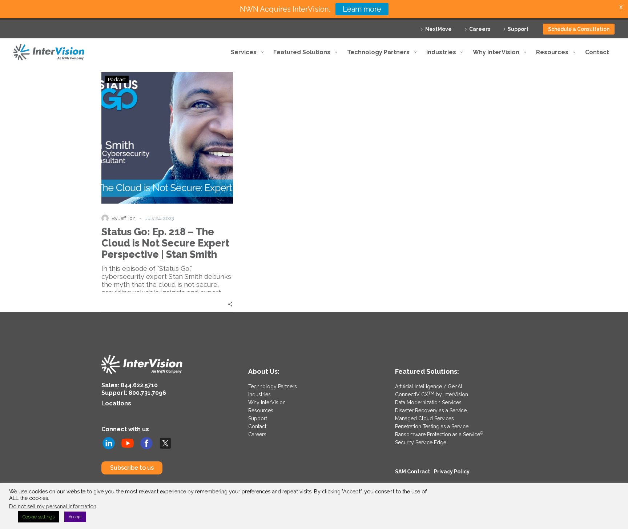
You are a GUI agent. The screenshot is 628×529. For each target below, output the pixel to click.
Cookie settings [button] (39, 517)
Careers (479, 29)
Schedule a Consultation (578, 29)
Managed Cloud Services (424, 418)
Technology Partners (272, 386)
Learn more (362, 9)
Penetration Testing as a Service (431, 426)
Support (518, 29)
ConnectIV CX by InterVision (431, 394)
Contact (257, 426)
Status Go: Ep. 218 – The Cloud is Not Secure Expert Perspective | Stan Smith (165, 243)
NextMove (438, 29)
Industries (259, 394)
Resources (260, 410)
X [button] (621, 7)
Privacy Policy (452, 471)
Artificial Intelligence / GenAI (428, 386)
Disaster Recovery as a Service (431, 410)
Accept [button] (75, 516)
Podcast (117, 79)
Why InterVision (267, 402)
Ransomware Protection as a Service (439, 434)
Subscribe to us (132, 467)
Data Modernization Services (428, 402)
